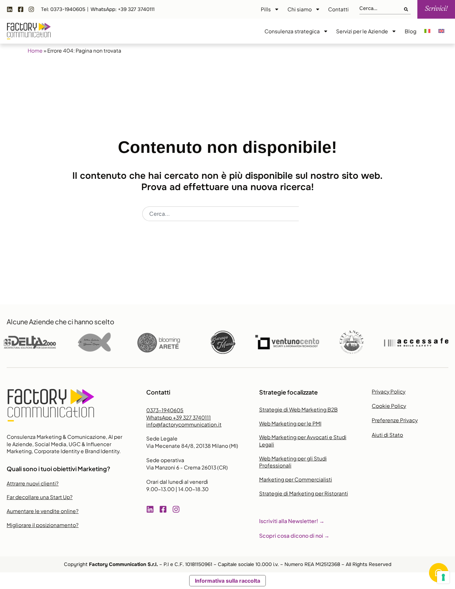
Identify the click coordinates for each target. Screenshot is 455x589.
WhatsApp (178, 417)
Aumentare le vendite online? (43, 511)
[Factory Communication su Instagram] (33, 9)
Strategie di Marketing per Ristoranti (303, 493)
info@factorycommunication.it (184, 424)
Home (35, 50)
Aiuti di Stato (387, 435)
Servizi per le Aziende (362, 31)
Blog (410, 31)
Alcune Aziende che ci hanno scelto (60, 321)
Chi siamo (299, 9)
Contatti (338, 9)
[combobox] (381, 9)
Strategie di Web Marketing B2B (298, 409)
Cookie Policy (389, 406)
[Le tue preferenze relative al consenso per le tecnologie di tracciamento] (443, 577)
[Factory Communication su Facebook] (22, 9)
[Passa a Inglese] (441, 31)
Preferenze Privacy (395, 420)
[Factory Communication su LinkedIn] (11, 9)
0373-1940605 (165, 410)
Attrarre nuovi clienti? (33, 483)
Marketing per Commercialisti (295, 479)
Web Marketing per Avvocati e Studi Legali (302, 440)
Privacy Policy (388, 391)
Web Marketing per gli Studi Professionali (293, 462)
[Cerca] (407, 9)
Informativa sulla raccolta (227, 580)
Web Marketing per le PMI (290, 423)
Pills (266, 9)
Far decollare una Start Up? (40, 497)
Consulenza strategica (292, 31)
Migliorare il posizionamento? (43, 525)
